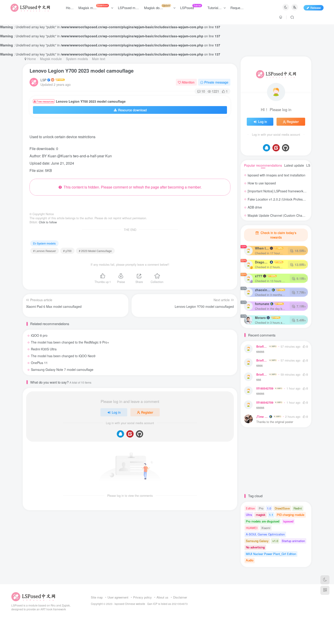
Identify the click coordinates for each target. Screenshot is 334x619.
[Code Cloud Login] (130, 434)
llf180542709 (264, 388)
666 (258, 380)
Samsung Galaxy (257, 541)
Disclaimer (180, 597)
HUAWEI (251, 528)
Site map (97, 597)
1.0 (269, 508)
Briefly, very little (262, 346)
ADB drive (255, 207)
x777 (258, 276)
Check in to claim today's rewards (278, 234)
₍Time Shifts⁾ (262, 417)
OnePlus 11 (39, 362)
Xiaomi (265, 528)
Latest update (294, 165)
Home (31, 58)
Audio (249, 560)
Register (147, 412)
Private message (216, 82)
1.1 (271, 514)
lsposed (288, 521)
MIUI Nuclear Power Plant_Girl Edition (271, 554)
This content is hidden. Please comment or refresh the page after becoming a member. (132, 187)
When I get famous (262, 248)
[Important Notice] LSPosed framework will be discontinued (290, 191)
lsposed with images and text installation (276, 175)
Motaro (260, 317)
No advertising (255, 547)
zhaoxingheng (263, 290)
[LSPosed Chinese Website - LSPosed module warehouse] (33, 596)
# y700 (67, 251)
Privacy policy (142, 597)
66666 (260, 352)
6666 (259, 366)
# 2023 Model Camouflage (95, 251)
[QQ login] (120, 434)
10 (203, 91)
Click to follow (48, 222)
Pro (261, 508)
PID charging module (290, 514)
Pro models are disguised (262, 521)
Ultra (249, 514)
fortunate (262, 303)
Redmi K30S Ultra (44, 349)
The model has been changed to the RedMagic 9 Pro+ (70, 342)
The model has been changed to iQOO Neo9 (63, 356)
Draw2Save (282, 508)
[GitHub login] (139, 434)
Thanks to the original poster (274, 422)
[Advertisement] (126, 127)
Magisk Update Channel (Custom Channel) (278, 215)
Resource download (132, 110)
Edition (250, 508)
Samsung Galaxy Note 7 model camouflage (62, 369)
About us (162, 597)
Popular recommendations (263, 165)
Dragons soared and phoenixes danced (262, 262)
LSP (43, 80)
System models (77, 58)
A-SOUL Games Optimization (265, 534)
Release (315, 8)
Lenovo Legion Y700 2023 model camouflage (82, 70)
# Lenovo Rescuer (44, 251)
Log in (116, 412)
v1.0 (275, 541)
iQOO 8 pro (39, 335)
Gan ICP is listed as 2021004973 (167, 604)
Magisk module (51, 58)
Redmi (298, 508)
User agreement (117, 597)
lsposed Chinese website (130, 604)
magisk (260, 514)
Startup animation (293, 541)
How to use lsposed (262, 183)
